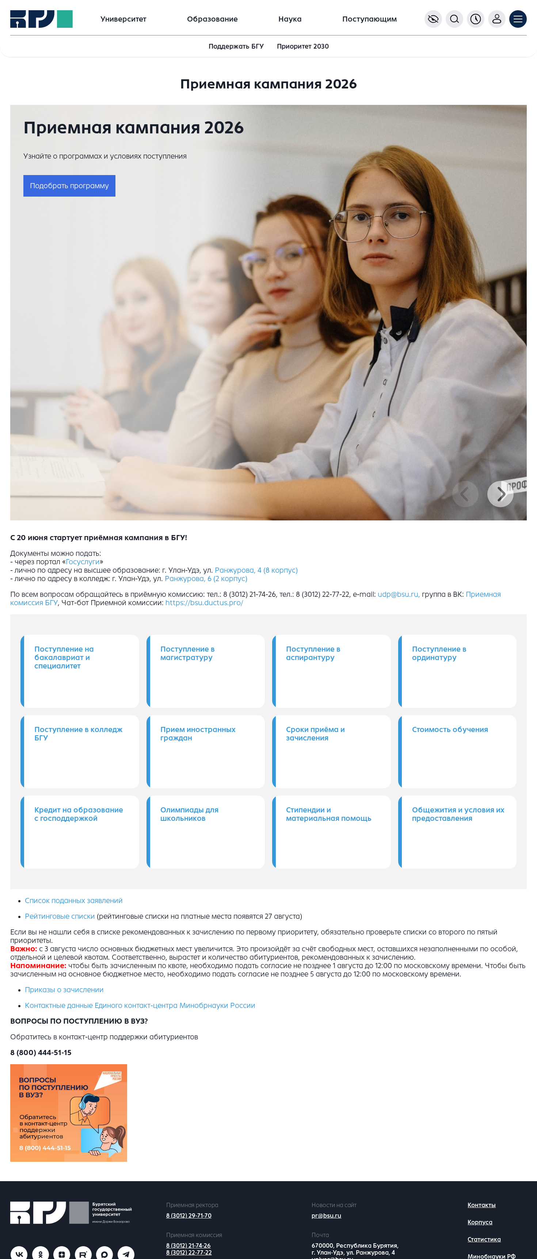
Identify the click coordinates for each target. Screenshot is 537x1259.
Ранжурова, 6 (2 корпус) (206, 579)
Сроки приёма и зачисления (315, 734)
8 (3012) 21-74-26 (188, 1246)
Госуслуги (83, 562)
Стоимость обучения (450, 729)
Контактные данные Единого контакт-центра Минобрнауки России (140, 1005)
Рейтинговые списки (60, 916)
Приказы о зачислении (64, 990)
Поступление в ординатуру (439, 653)
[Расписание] (475, 19)
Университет (123, 19)
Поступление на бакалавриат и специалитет (64, 657)
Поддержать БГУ (236, 46)
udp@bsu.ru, (399, 594)
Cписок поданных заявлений (74, 901)
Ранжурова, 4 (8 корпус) (256, 570)
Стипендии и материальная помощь (329, 814)
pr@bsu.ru (326, 1216)
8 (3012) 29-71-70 (189, 1216)
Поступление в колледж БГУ (78, 734)
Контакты (482, 1205)
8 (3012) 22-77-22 (189, 1252)
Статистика (484, 1239)
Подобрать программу (69, 186)
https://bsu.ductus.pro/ (204, 603)
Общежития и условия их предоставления (458, 814)
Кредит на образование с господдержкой (78, 814)
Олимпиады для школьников (189, 814)
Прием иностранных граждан (198, 734)
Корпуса (480, 1222)
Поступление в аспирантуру (313, 653)
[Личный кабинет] (497, 19)
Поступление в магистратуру (187, 653)
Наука (290, 19)
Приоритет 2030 (303, 46)
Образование (212, 19)
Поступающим (369, 19)
